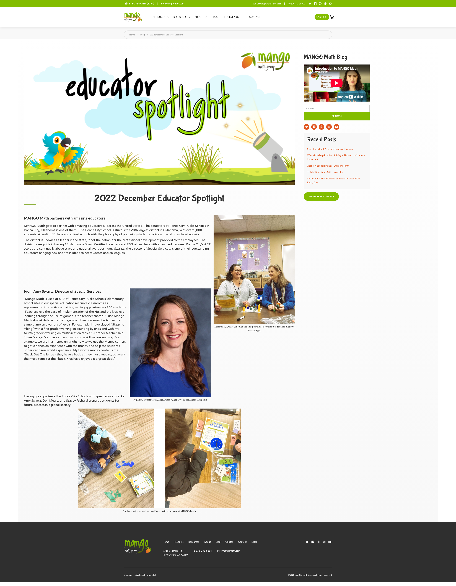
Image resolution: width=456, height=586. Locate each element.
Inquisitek (151, 575)
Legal (254, 541)
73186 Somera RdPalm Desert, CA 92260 (175, 552)
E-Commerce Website (134, 575)
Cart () (321, 17)
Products (159, 17)
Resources (179, 17)
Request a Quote (233, 17)
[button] (159, 17)
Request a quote (296, 3)
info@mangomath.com (172, 3)
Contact (255, 17)
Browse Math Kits (321, 196)
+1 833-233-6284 (202, 550)
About (199, 17)
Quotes (229, 541)
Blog (215, 17)
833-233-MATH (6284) (141, 3)
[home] (132, 17)
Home (132, 34)
